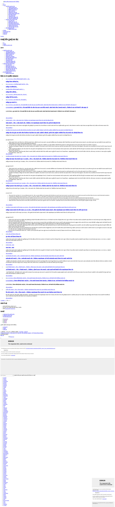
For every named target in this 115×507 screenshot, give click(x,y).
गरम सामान (21, 331)
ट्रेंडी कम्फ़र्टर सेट (13, 333)
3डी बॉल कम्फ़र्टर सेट (13, 7)
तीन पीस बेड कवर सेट (10, 28)
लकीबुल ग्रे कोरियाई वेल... (11, 86)
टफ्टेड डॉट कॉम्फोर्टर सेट (13, 18)
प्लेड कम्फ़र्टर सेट (12, 16)
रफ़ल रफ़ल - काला (10, 247)
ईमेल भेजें (2, 335)
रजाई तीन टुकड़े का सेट (10, 6)
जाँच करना (8, 118)
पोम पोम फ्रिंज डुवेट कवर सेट (14, 24)
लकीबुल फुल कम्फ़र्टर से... (11, 102)
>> (5, 300)
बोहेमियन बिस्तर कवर (13, 29)
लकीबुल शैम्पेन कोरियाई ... (11, 92)
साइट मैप (26, 331)
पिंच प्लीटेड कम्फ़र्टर (12, 14)
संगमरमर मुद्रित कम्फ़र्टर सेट (14, 13)
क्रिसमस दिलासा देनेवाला (38, 333)
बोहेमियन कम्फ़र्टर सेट (13, 9)
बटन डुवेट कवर (11, 20)
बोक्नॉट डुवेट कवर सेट (13, 22)
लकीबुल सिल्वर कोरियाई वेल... (12, 81)
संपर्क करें (5, 34)
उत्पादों (4, 5)
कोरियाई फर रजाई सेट (13, 12)
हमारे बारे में (5, 32)
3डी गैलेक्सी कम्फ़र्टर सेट (13, 8)
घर (3, 3)
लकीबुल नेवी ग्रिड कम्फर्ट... (12, 97)
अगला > (3, 300)
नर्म (32, 333)
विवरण (11, 118)
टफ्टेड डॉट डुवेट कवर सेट (13, 26)
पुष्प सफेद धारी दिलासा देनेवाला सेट (13, 236)
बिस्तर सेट (19, 333)
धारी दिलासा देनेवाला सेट (13, 17)
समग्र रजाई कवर (12, 11)
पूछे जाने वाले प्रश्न (6, 31)
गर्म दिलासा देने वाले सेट (5, 333)
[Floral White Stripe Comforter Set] (13, 234)
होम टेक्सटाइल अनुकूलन (26, 333)
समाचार (4, 30)
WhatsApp (12, 336)
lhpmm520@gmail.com (10, 308)
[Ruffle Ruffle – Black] (10, 244)
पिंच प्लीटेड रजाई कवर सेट (14, 23)
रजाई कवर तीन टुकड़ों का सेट (11, 19)
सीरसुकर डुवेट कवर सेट (13, 25)
